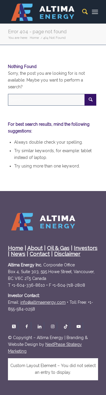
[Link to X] (13, 326)
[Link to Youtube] (78, 326)
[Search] (82, 12)
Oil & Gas (58, 248)
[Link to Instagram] (52, 326)
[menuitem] (82, 12)
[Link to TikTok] (65, 326)
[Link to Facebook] (26, 326)
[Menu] (95, 12)
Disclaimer (67, 254)
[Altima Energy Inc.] (44, 12)
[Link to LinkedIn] (39, 326)
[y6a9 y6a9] (43, 302)
